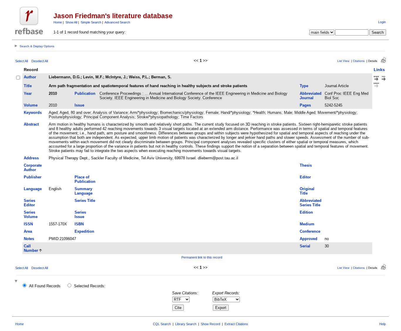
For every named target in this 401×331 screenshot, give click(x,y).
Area (28, 231)
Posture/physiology (65, 117)
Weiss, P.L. (139, 77)
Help (382, 324)
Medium (307, 224)
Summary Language (83, 191)
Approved (308, 239)
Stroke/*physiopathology (157, 117)
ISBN (79, 224)
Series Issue (80, 214)
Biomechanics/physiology (181, 112)
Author (30, 77)
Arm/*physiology (144, 112)
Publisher (32, 177)
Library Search (185, 324)
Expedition (84, 231)
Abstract (31, 124)
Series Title (85, 200)
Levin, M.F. (93, 77)
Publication (85, 93)
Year (28, 93)
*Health (259, 112)
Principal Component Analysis (109, 117)
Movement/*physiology (337, 112)
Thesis (306, 165)
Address (31, 158)
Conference (310, 231)
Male (288, 112)
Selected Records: (89, 286)
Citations (359, 61)
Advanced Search (117, 22)
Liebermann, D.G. (65, 77)
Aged (53, 112)
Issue (79, 105)
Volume (31, 105)
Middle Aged (304, 112)
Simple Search (91, 22)
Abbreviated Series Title (310, 202)
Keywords (33, 112)
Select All (21, 61)
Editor (305, 177)
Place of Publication (85, 179)
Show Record (210, 324)
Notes (29, 239)
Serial (305, 246)
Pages (305, 105)
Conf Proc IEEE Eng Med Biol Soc (346, 95)
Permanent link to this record (201, 257)
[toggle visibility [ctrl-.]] (17, 281)
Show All (71, 22)
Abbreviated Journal (310, 95)
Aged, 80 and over (75, 112)
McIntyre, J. (116, 77)
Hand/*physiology (235, 112)
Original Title (307, 191)
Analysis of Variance (110, 112)
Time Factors (192, 117)
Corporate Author (33, 167)
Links (379, 69)
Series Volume (31, 214)
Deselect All (39, 61)
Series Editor (29, 202)
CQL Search (162, 324)
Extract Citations (236, 324)
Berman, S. (161, 77)
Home (57, 22)
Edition (306, 212)
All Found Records (44, 286)
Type (304, 86)
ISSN (28, 224)
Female (212, 112)
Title (28, 86)
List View (343, 61)
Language (33, 189)
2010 (53, 93)
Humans (274, 112)
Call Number (31, 248)
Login (382, 22)
